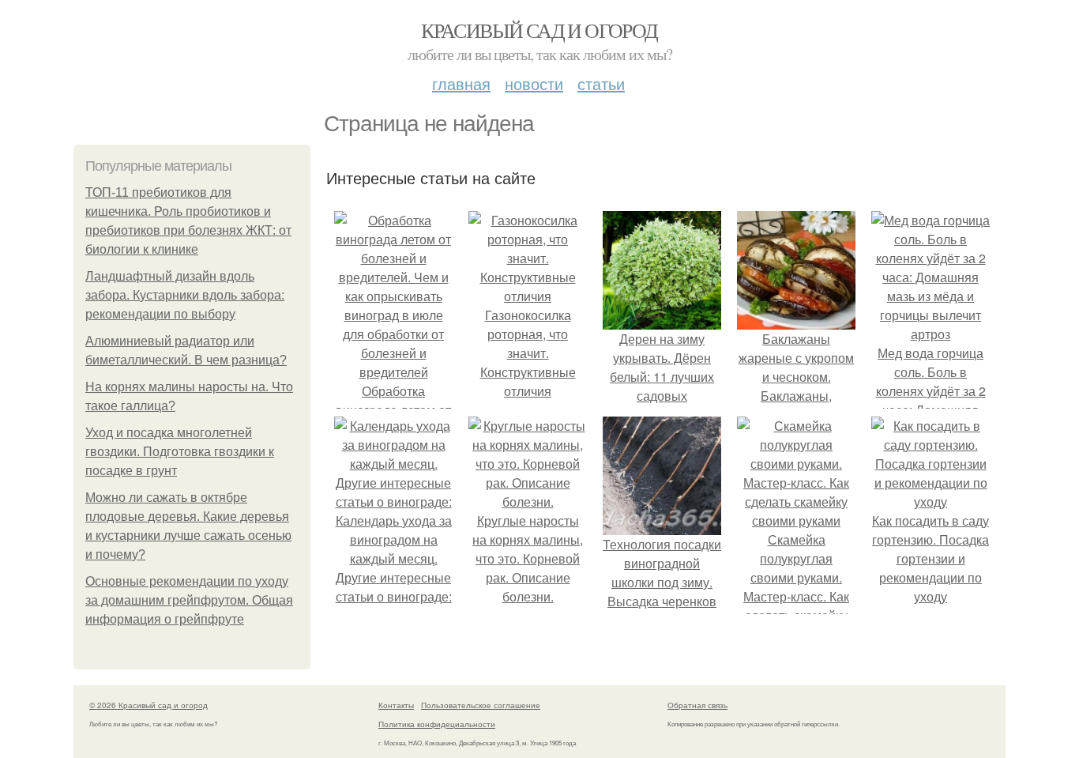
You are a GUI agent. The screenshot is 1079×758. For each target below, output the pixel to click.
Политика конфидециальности (436, 724)
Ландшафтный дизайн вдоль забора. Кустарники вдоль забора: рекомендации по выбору (184, 295)
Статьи (601, 83)
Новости (534, 83)
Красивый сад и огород (539, 30)
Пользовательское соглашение (480, 705)
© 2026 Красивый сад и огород (148, 705)
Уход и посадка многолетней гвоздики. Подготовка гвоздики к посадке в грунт (179, 451)
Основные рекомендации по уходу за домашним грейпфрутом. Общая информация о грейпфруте (189, 600)
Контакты (396, 705)
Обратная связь (697, 705)
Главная (461, 83)
